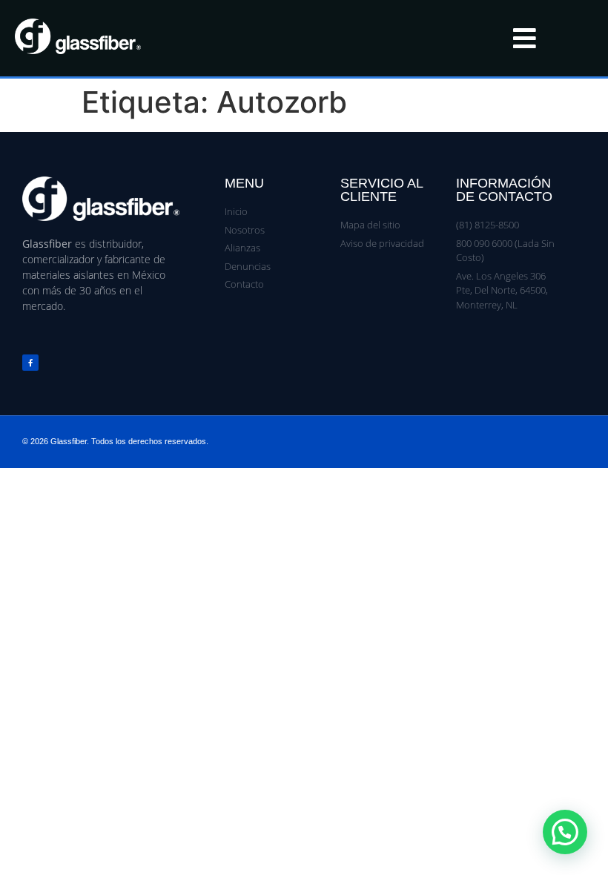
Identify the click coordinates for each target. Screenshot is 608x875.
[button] (565, 832)
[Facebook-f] (30, 362)
